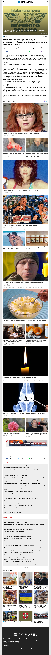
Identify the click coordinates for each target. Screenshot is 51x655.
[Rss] (32, 648)
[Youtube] (29, 648)
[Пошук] (47, 2)
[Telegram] (27, 648)
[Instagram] (24, 648)
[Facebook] (19, 648)
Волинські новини (6, 4)
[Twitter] (22, 648)
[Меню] (3, 2)
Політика (13, 4)
